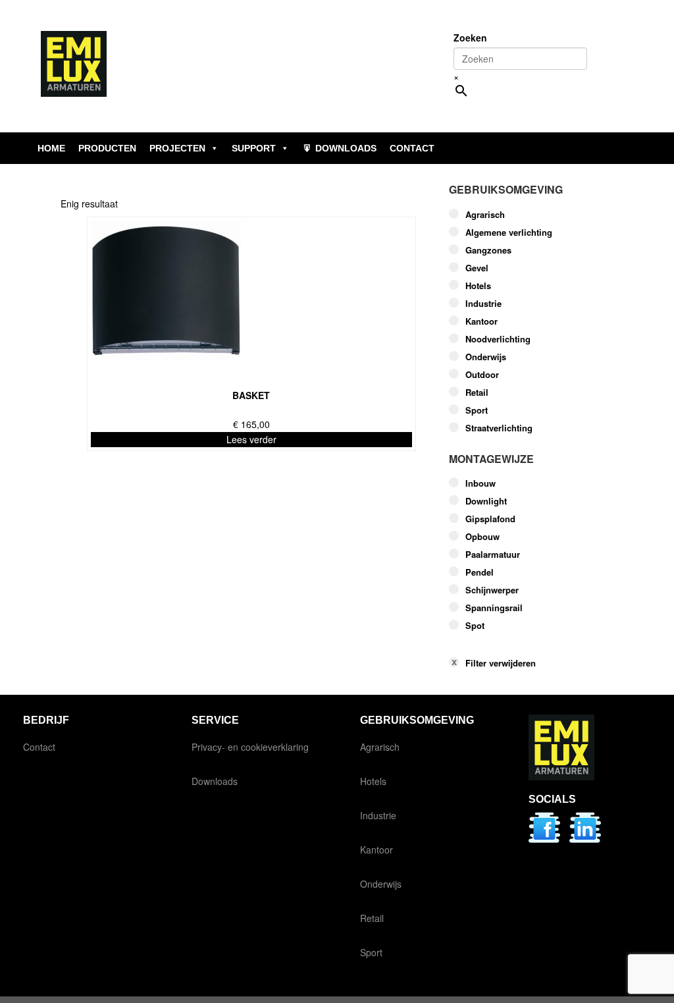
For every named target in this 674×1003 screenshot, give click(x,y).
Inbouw (480, 483)
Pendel (479, 572)
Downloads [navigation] (345, 148)
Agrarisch (485, 215)
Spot (474, 626)
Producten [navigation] (107, 148)
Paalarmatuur (492, 554)
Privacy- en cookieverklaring (250, 746)
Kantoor (481, 321)
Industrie (483, 304)
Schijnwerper (492, 590)
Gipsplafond (490, 519)
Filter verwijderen (500, 663)
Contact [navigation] (412, 148)
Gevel (476, 268)
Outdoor (482, 375)
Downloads (215, 781)
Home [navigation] (51, 148)
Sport (476, 410)
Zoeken (470, 37)
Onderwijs (485, 357)
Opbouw (482, 537)
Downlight (486, 501)
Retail (476, 392)
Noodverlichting (498, 339)
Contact (39, 746)
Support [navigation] (254, 148)
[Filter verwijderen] (531, 642)
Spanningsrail (494, 608)
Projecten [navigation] (177, 148)
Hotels (478, 286)
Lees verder (251, 439)
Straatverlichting (498, 428)
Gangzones (488, 250)
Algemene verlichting (508, 232)
